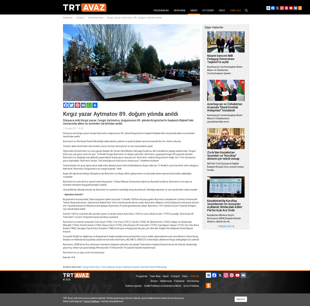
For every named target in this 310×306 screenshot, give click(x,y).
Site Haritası (193, 281)
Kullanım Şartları (133, 286)
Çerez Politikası (191, 286)
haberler (68, 17)
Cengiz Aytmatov (91, 267)
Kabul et (241, 299)
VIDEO (222, 10)
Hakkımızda (166, 281)
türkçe (80, 17)
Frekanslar (179, 281)
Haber (166, 276)
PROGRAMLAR (161, 10)
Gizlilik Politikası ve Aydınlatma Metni (162, 286)
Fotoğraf (175, 276)
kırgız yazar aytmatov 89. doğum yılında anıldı (134, 17)
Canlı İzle (194, 276)
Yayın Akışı (155, 276)
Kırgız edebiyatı (124, 267)
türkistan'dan (95, 17)
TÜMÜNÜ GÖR (224, 226)
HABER (193, 10)
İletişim (154, 281)
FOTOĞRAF (208, 10)
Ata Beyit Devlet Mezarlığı (153, 267)
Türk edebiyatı (108, 267)
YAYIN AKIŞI (179, 10)
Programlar (142, 276)
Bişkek (136, 267)
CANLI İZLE (235, 10)
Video (185, 276)
